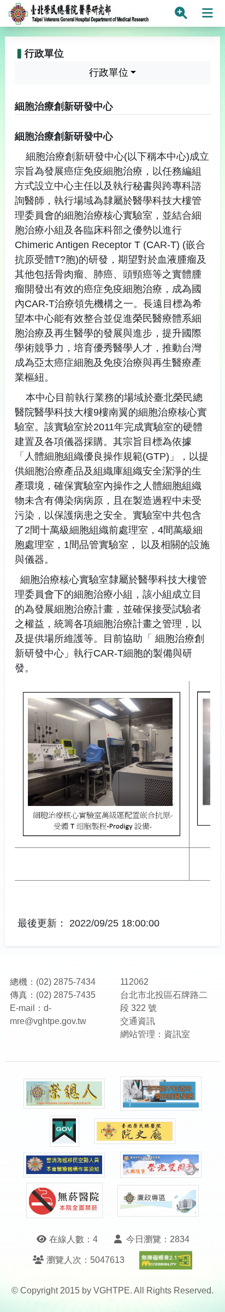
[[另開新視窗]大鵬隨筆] (161, 1165)
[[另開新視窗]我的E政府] (64, 1131)
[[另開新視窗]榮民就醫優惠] (161, 1093)
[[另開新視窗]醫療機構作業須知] (64, 1165)
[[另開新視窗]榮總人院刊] (64, 1094)
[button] (207, 1292)
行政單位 (108, 72)
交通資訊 (137, 1021)
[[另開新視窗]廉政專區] (158, 1201)
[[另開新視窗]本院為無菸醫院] (64, 1200)
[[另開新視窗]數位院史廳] (135, 1131)
